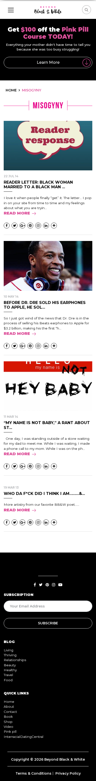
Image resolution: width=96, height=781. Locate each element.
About (9, 706)
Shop (8, 722)
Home (9, 702)
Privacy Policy (68, 773)
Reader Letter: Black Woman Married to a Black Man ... (38, 184)
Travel (8, 675)
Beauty (10, 665)
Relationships (15, 660)
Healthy (10, 670)
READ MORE (17, 213)
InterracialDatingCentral (23, 737)
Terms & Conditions (33, 773)
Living (8, 650)
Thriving (10, 655)
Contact (10, 712)
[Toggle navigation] (11, 10)
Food (8, 680)
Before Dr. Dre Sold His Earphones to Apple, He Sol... (45, 305)
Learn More (48, 62)
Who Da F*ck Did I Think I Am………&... (44, 493)
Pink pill (10, 731)
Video (8, 727)
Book (8, 716)
